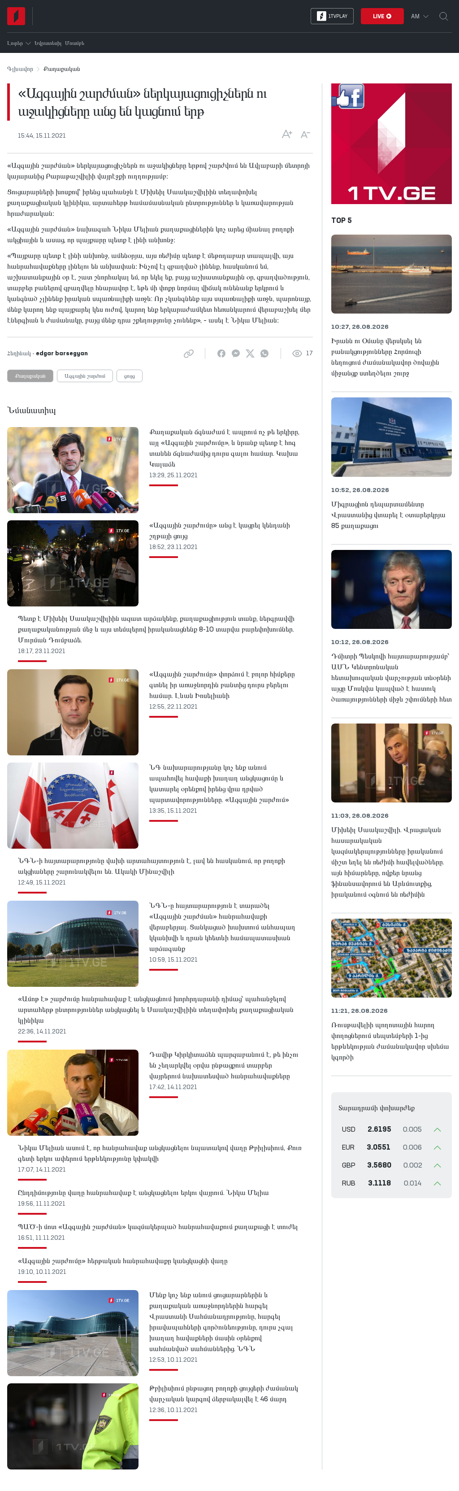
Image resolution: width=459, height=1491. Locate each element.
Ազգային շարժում (85, 376)
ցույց (129, 376)
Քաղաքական (30, 376)
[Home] (16, 16)
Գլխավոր (20, 69)
